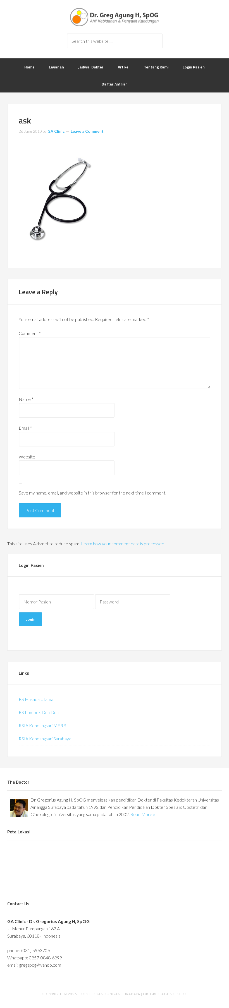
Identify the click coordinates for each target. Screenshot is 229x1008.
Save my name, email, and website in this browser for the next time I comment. (92, 492)
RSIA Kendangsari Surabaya (45, 738)
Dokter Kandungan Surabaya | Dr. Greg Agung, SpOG (114, 17)
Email (25, 428)
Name (26, 399)
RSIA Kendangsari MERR (42, 725)
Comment (30, 333)
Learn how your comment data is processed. (123, 543)
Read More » (142, 814)
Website (27, 456)
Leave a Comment (87, 131)
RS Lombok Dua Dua (39, 712)
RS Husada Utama (36, 699)
